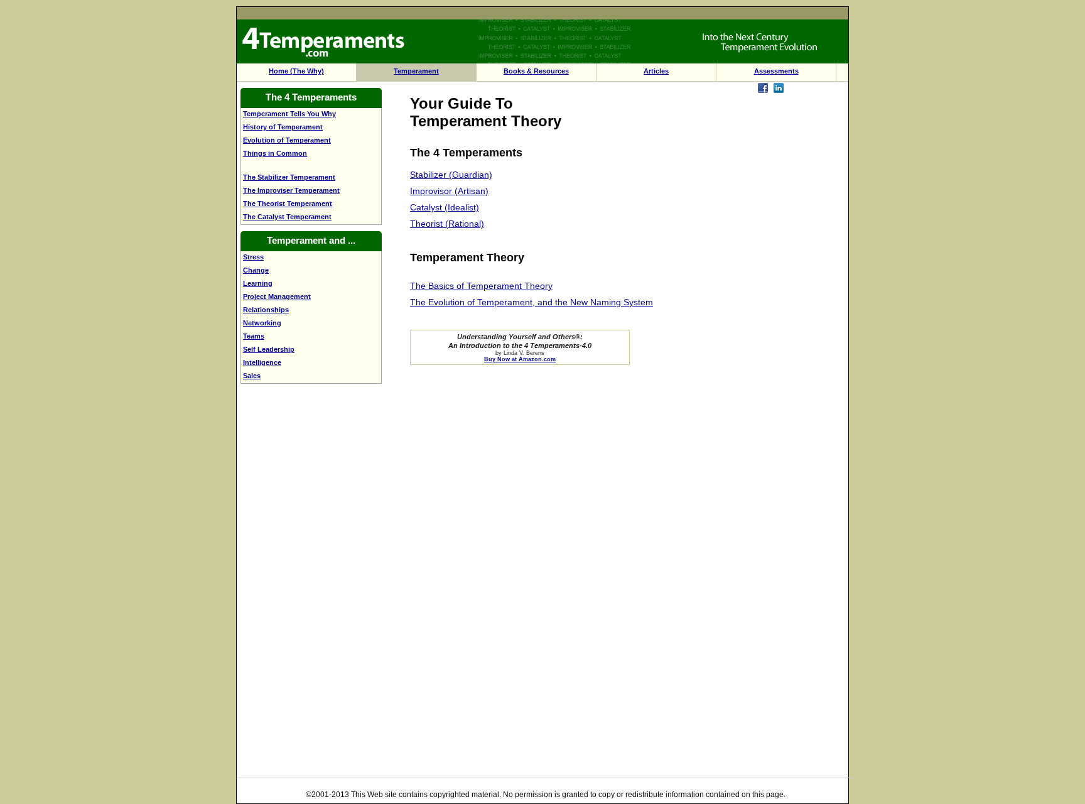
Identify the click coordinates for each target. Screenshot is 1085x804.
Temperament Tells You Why (289, 113)
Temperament (416, 71)
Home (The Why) (296, 71)
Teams (253, 336)
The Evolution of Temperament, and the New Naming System (531, 302)
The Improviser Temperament (291, 190)
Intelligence (262, 362)
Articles (656, 71)
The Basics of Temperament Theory (481, 286)
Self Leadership (268, 349)
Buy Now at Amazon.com (520, 359)
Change (256, 270)
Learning (258, 283)
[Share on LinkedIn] (779, 89)
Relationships (266, 309)
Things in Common (275, 153)
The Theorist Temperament (287, 203)
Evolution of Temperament (287, 140)
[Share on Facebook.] (763, 89)
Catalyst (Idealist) (444, 207)
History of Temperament (283, 127)
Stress (253, 257)
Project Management (277, 296)
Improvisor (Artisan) (449, 191)
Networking (262, 323)
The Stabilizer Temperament (289, 177)
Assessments (776, 71)
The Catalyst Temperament (287, 216)
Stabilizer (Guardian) (451, 175)
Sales (252, 375)
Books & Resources (536, 71)
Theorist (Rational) (447, 224)
